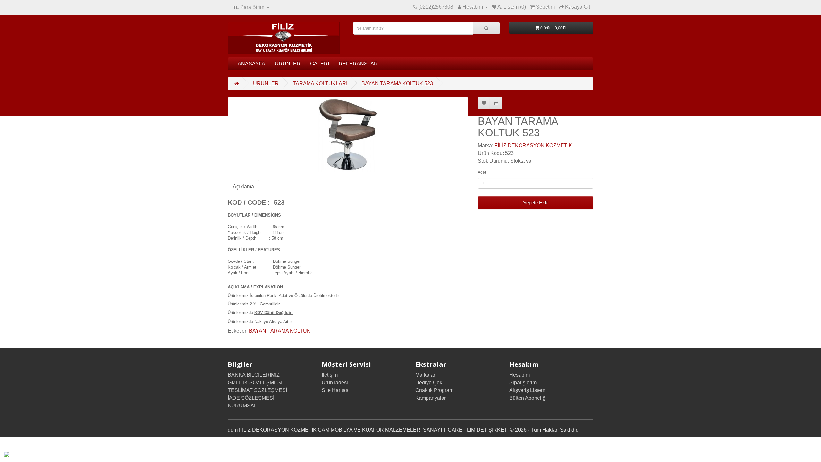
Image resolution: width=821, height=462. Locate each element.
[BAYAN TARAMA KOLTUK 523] (348, 135)
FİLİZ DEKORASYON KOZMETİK (533, 145)
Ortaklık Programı (435, 390)
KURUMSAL (242, 405)
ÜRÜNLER (287, 63)
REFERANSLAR (358, 63)
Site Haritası (336, 390)
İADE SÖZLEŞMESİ (251, 398)
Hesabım (519, 375)
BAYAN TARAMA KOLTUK (279, 331)
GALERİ (319, 63)
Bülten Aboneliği (528, 398)
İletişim (330, 375)
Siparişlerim (523, 382)
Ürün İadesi (335, 382)
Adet (482, 172)
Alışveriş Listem (527, 390)
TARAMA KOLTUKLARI (320, 83)
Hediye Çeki (429, 382)
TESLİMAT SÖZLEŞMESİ (257, 390)
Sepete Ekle (535, 202)
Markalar (425, 375)
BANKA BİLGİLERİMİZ (254, 375)
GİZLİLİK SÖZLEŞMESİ (255, 382)
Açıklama (243, 186)
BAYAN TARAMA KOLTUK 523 (397, 83)
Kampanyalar (430, 398)
